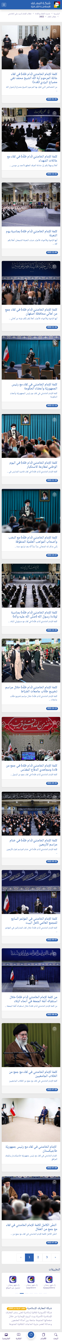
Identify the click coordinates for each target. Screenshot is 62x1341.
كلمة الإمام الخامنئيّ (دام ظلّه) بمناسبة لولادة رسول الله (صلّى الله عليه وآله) (34, 615)
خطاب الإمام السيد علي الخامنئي (20, 14)
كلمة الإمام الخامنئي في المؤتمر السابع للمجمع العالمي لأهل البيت (34, 921)
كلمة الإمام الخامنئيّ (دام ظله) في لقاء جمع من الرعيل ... (34, 774)
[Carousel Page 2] (21, 1293)
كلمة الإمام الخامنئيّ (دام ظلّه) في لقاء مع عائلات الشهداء (32, 159)
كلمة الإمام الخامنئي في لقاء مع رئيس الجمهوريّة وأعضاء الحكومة (34, 387)
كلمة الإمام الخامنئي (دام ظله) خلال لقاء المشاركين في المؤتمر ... (31, 929)
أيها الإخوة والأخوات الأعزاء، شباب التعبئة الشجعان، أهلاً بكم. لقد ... (32, 242)
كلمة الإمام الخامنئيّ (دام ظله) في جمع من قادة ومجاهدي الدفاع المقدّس (31, 768)
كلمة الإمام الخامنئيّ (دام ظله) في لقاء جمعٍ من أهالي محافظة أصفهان (31, 312)
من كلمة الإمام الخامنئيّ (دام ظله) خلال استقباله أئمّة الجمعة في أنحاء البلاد (33, 999)
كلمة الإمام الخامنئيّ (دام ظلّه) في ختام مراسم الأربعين (33, 843)
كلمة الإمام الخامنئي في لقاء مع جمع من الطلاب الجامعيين (33, 1074)
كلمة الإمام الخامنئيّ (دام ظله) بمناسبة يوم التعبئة (31, 234)
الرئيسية (57, 14)
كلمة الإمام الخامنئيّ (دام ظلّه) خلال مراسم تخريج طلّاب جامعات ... (33, 698)
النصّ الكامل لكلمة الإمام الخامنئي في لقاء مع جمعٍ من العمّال (31, 1227)
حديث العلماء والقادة (42, 14)
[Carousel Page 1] (17, 1293)
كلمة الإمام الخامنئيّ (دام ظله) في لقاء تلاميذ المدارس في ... (32, 472)
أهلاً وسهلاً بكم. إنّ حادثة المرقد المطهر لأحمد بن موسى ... (33, 165)
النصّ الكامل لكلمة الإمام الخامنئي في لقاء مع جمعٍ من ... (34, 1234)
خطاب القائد (51, 17)
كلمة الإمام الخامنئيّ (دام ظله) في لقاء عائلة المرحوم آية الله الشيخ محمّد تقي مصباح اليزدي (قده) (33, 78)
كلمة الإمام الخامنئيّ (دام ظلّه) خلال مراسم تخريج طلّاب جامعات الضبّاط (31, 689)
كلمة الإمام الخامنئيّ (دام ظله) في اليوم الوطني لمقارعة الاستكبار (33, 465)
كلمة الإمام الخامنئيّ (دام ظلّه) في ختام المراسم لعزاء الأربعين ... (31, 851)
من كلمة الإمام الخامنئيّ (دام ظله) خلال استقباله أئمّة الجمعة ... (31, 1006)
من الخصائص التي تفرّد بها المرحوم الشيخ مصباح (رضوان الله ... (31, 88)
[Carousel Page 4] (31, 1293)
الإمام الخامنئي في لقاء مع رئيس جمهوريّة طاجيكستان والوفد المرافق (31, 1157)
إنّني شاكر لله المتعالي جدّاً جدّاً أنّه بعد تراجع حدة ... (36, 547)
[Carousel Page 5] (36, 1293)
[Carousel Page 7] (45, 1293)
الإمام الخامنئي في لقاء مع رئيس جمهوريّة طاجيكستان (31, 1149)
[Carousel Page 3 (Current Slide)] (26, 1293)
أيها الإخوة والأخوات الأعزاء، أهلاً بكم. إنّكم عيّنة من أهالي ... (33, 318)
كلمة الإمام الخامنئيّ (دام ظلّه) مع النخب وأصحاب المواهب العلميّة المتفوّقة (32, 540)
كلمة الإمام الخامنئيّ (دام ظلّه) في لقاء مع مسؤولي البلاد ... (32, 621)
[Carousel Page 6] (40, 1293)
